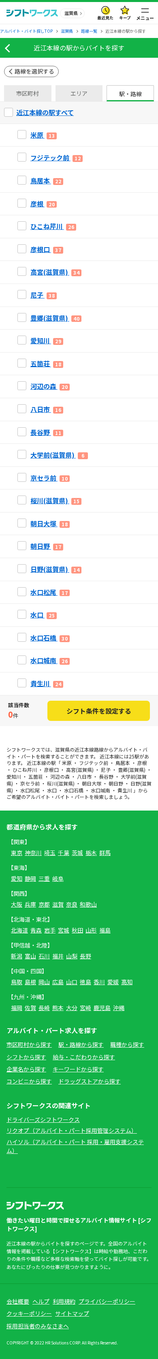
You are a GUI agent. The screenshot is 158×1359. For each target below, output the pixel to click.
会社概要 (17, 1301)
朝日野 (116, 783)
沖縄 (118, 1008)
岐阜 (58, 878)
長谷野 (106, 776)
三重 (44, 878)
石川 (44, 956)
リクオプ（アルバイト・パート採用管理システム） (71, 1130)
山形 (91, 930)
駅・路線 (130, 94)
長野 (85, 956)
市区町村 (27, 93)
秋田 (77, 930)
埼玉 (50, 853)
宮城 (63, 930)
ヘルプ (40, 1301)
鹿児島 (102, 1008)
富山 (30, 956)
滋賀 (58, 904)
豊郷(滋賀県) (131, 769)
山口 (71, 982)
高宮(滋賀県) (80, 769)
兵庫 (30, 904)
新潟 (16, 956)
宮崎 (85, 1008)
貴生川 (124, 790)
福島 (105, 930)
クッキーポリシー (29, 1313)
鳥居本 (122, 762)
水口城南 (100, 790)
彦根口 (51, 769)
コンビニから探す (29, 1081)
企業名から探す (26, 1069)
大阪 (16, 904)
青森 (36, 930)
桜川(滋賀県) (61, 783)
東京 (16, 853)
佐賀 (30, 1008)
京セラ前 (30, 783)
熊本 (58, 1008)
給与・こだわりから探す (84, 1057)
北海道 (19, 930)
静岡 (30, 878)
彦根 (142, 762)
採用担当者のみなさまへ (37, 1326)
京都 (44, 904)
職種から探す (127, 1044)
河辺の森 (60, 776)
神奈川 (33, 853)
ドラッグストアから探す (89, 1081)
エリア (79, 93)
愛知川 (13, 776)
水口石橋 (73, 790)
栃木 (91, 853)
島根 (30, 982)
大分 (71, 1008)
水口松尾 (30, 790)
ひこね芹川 (25, 769)
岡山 (44, 982)
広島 (58, 982)
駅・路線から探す (81, 1044)
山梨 (71, 956)
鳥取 (16, 982)
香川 (99, 982)
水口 (52, 790)
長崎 (44, 1008)
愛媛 (113, 982)
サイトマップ (72, 1313)
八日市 (84, 776)
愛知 (16, 878)
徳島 (85, 982)
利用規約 (64, 1301)
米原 (67, 762)
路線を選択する (34, 71)
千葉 (63, 853)
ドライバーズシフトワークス (43, 1119)
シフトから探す (26, 1057)
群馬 (105, 853)
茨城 (77, 853)
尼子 (106, 769)
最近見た (105, 18)
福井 (58, 956)
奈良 (71, 904)
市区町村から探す (29, 1044)
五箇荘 (35, 776)
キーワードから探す (78, 1069)
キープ (125, 18)
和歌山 (88, 904)
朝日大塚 (91, 783)
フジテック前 (93, 762)
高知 (126, 982)
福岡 (16, 1008)
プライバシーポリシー (107, 1301)
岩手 (50, 930)
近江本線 (84, 749)
